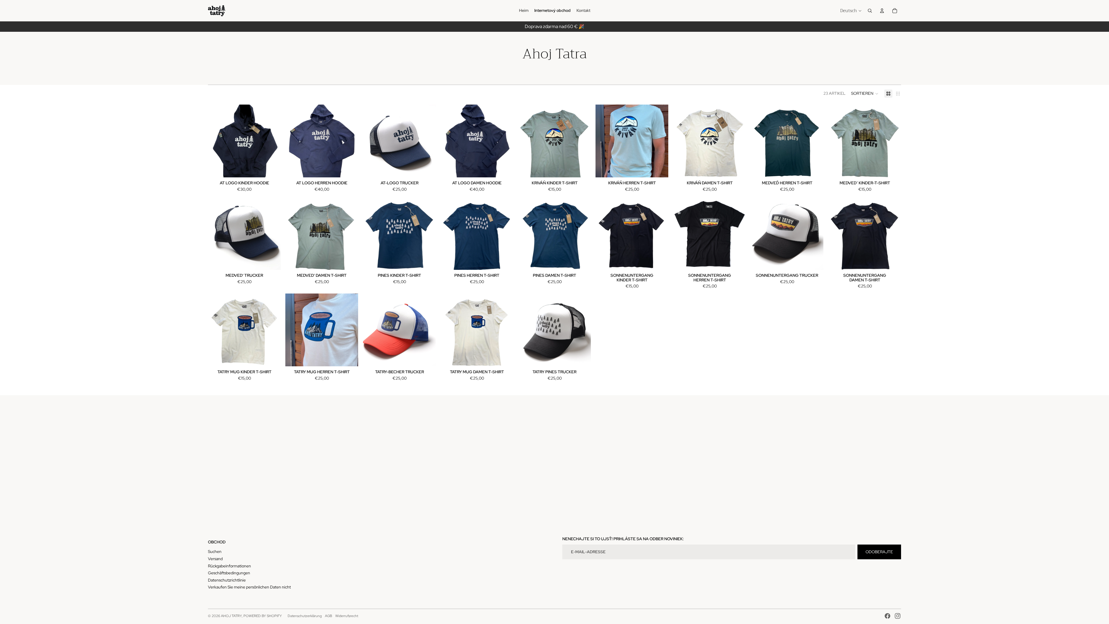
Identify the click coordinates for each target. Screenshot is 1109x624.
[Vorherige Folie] (294, 141)
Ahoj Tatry (231, 616)
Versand (215, 558)
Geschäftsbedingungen (229, 572)
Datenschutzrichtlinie (227, 580)
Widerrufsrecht (346, 616)
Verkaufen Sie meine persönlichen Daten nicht (249, 587)
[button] (865, 93)
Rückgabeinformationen (229, 566)
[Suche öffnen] (870, 10)
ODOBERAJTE (879, 551)
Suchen (215, 551)
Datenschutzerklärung (305, 616)
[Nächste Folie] (349, 141)
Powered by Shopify (262, 616)
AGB (328, 616)
